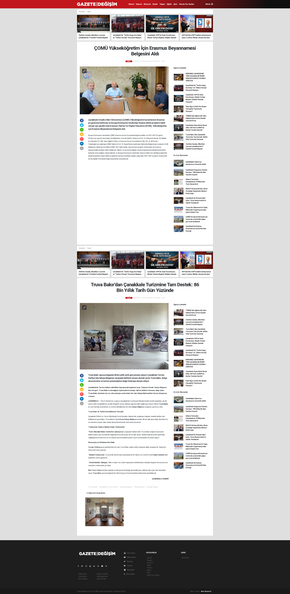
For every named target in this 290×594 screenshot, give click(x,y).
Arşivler (130, 566)
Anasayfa (82, 11)
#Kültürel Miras (139, 487)
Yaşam (162, 4)
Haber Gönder (101, 579)
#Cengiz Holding (152, 487)
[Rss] (99, 566)
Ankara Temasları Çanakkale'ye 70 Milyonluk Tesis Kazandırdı (195, 181)
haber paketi (140, 591)
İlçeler (155, 4)
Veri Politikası (82, 579)
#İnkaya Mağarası (126, 487)
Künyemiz (130, 570)
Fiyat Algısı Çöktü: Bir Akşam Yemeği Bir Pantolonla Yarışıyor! (196, 109)
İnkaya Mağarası (160, 387)
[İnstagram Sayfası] (87, 566)
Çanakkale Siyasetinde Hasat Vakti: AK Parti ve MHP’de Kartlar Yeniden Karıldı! (196, 127)
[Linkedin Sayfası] (95, 566)
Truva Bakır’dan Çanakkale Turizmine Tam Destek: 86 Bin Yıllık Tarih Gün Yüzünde (197, 137)
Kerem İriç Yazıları (186, 4)
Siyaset (139, 4)
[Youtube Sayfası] (91, 566)
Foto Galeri (131, 553)
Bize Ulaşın (130, 574)
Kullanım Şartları (102, 574)
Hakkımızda (82, 574)
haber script (167, 591)
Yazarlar (129, 561)
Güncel (131, 4)
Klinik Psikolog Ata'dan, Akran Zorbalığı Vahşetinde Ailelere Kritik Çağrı (197, 191)
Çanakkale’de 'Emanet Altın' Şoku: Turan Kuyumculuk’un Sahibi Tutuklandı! (196, 200)
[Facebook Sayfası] (79, 566)
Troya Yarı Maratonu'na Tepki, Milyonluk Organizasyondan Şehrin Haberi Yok (197, 210)
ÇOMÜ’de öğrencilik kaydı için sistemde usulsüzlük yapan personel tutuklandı (197, 219)
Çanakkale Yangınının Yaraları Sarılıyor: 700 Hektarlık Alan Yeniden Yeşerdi (196, 172)
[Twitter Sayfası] (83, 566)
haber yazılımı (130, 591)
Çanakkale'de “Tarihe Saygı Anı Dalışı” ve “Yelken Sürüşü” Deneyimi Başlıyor (196, 87)
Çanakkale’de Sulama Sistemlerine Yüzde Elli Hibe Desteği (196, 228)
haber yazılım (158, 591)
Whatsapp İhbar (102, 576)
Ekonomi (147, 4)
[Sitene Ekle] (107, 566)
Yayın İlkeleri (82, 576)
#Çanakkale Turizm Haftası (108, 487)
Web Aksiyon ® (206, 591)
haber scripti (149, 591)
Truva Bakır (93, 412)
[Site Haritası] (103, 566)
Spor (175, 4)
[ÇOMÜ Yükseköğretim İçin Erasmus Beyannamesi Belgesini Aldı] (124, 90)
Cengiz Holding (94, 447)
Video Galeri (131, 557)
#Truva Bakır (92, 487)
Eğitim (169, 4)
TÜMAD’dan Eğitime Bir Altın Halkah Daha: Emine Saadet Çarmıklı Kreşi (196, 118)
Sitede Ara (185, 558)
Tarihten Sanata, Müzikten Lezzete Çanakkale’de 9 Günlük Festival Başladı (195, 146)
